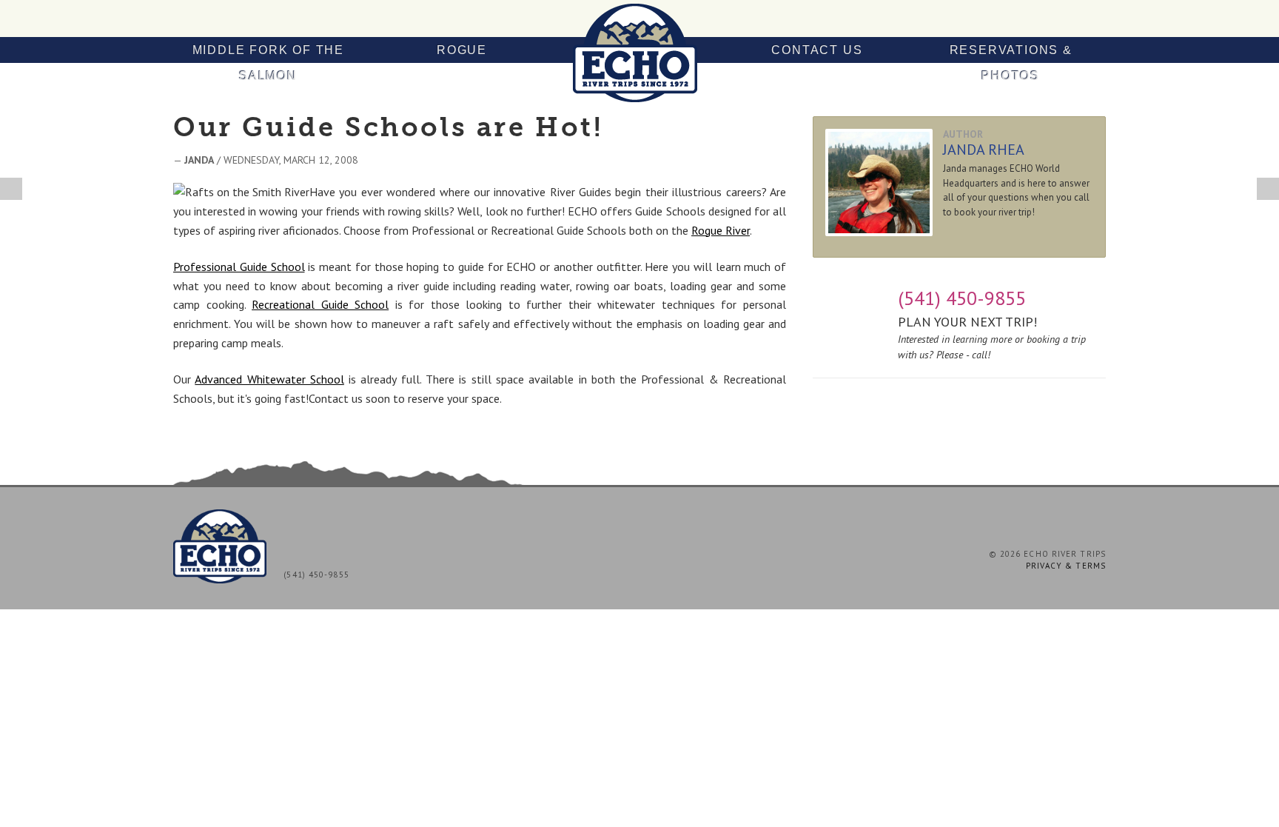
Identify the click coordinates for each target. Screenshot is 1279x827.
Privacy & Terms (1066, 565)
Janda (199, 160)
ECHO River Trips (639, 53)
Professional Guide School (239, 266)
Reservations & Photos (1011, 63)
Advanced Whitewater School (269, 379)
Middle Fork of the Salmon (268, 63)
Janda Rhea (983, 149)
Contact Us (816, 50)
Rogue (462, 50)
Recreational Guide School (320, 304)
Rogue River (720, 230)
